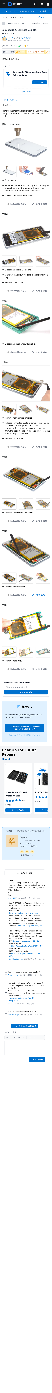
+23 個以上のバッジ (26, 855)
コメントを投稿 (37, 1059)
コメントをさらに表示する (26, 1026)
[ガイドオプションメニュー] (49, 17)
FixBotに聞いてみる (18, 204)
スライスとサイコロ (37, 52)
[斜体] (11, 1037)
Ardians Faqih (13, 1014)
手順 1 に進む (9, 100)
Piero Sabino (13, 975)
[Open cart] (41, 4)
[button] (35, 4)
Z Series (23, 23)
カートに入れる (39, 82)
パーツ (4, 17)
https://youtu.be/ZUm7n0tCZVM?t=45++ (27, 946)
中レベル (22, 52)
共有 (38, 898)
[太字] (7, 1037)
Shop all (6, 758)
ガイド (13, 17)
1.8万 (6, 46)
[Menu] (3, 4)
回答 (21, 17)
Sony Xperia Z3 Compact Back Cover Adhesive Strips (30, 73)
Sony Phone (12, 23)
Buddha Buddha (16, 959)
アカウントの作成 (38, 11)
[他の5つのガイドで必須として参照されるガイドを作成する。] (32, 852)
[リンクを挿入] (19, 1037)
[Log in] (48, 4)
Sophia (10, 38)
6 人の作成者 (26, 38)
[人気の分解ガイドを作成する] (27, 852)
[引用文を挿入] (23, 1037)
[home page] (15, 4)
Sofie (10, 1003)
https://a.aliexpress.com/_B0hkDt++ (26, 941)
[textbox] (24, 1048)
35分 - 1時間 (9, 52)
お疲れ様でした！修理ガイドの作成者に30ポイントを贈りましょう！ (26, 727)
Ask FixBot (24, 692)
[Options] (3, 23)
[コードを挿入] (15, 1037)
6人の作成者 (21, 831)
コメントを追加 (26, 681)
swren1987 (12, 898)
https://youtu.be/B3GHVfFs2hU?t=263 (24, 913)
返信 (34, 898)
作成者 (9, 831)
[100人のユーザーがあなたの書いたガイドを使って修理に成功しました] (22, 852)
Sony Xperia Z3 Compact (39, 23)
